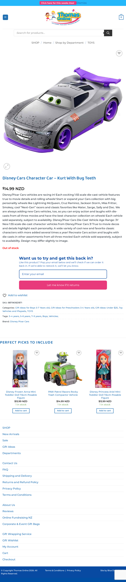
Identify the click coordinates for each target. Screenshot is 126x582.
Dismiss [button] (81, 2)
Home (47, 42)
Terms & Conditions (54, 570)
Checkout (8, 559)
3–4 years (14, 316)
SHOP (35, 42)
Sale (5, 440)
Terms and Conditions (17, 494)
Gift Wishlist (10, 540)
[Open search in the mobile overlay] (63, 33)
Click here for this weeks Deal (58, 3)
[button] (5, 17)
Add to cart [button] (21, 410)
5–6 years (25, 316)
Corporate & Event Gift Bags (21, 524)
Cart (5, 553)
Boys (45, 316)
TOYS (91, 42)
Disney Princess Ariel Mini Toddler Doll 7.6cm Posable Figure (105, 394)
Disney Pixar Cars (19, 321)
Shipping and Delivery (17, 475)
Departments (11, 453)
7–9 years (36, 316)
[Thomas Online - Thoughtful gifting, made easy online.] (63, 17)
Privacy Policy (11, 488)
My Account (10, 546)
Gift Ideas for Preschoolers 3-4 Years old (72, 307)
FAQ (5, 469)
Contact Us (9, 463)
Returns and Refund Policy (20, 482)
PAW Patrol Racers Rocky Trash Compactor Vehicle (63, 393)
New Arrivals (10, 434)
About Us (8, 505)
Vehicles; (53, 316)
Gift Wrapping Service (17, 534)
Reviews (7, 511)
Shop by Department (69, 42)
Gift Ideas (8, 446)
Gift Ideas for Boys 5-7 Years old (32, 307)
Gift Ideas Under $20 (106, 307)
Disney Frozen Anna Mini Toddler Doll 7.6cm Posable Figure (21, 394)
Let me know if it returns (63, 285)
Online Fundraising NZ (17, 517)
